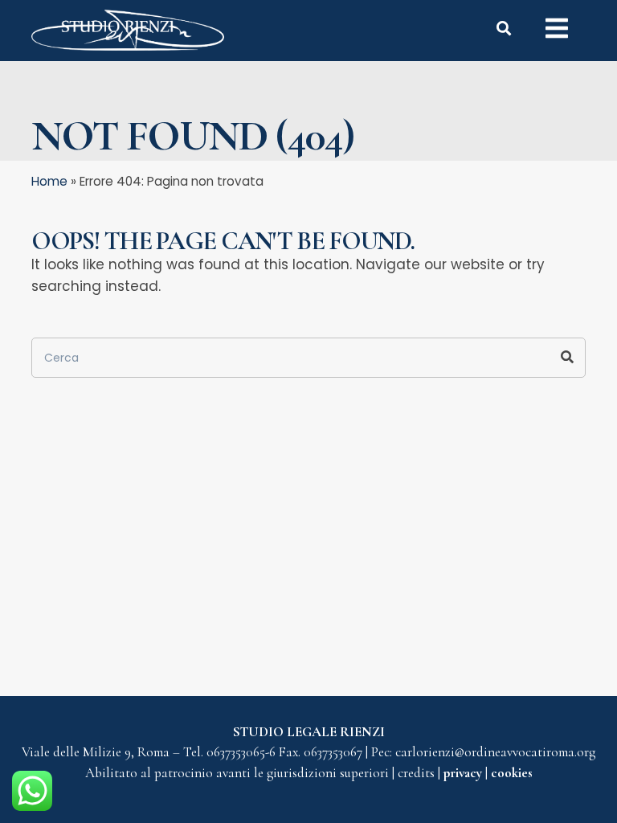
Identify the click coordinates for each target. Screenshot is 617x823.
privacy (464, 772)
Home (49, 181)
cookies (512, 772)
